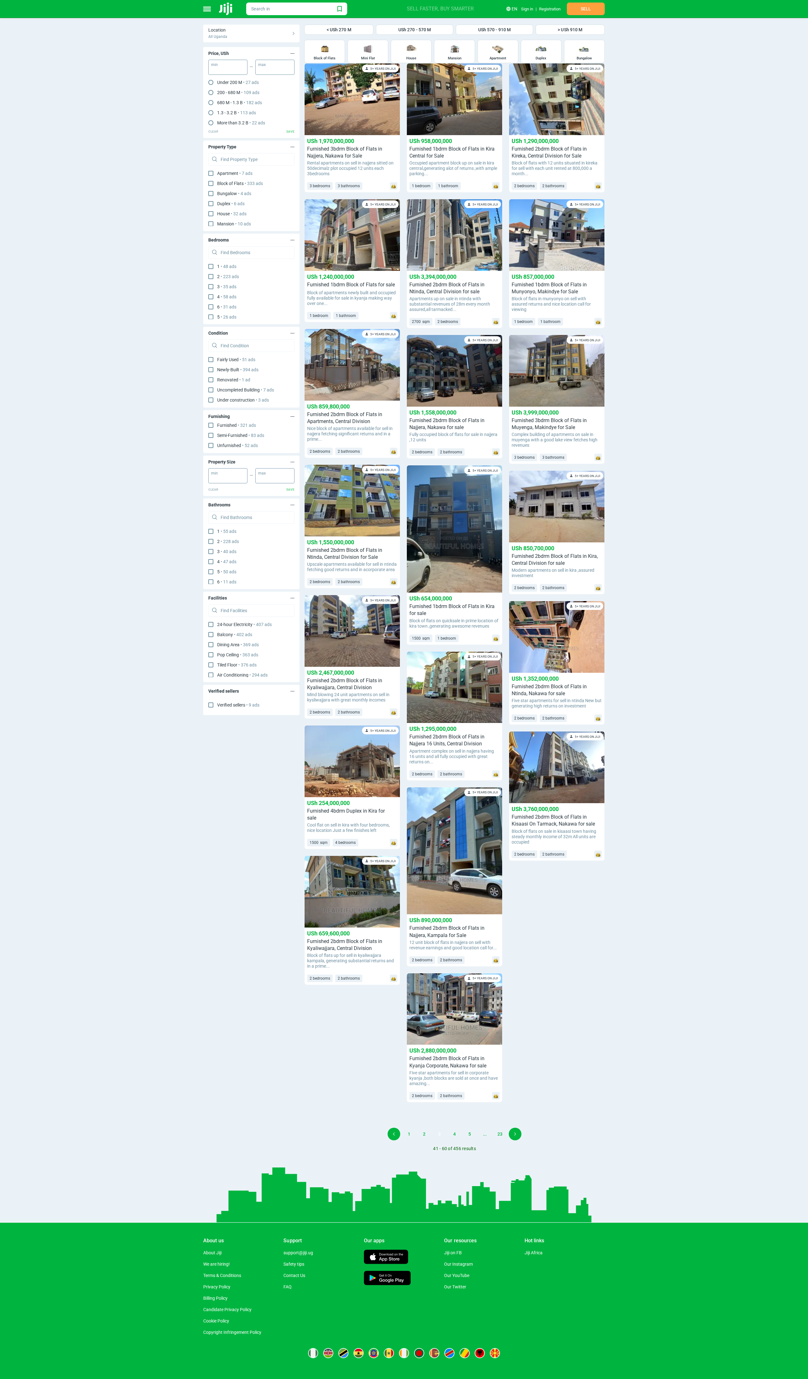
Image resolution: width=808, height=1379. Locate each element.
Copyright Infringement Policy (232, 1332)
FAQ (287, 1286)
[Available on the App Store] (386, 1258)
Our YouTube (456, 1275)
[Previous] (394, 1134)
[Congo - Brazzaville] (465, 1353)
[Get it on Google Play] (387, 1279)
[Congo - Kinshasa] (449, 1353)
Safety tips (293, 1264)
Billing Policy (215, 1298)
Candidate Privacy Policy (227, 1309)
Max (262, 65)
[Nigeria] (313, 1353)
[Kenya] (328, 1353)
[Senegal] (389, 1353)
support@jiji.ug (298, 1252)
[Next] (515, 1134)
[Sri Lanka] (434, 1353)
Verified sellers (238, 705)
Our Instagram (458, 1264)
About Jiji (212, 1252)
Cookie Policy (216, 1320)
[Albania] (480, 1353)
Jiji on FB (453, 1252)
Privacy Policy (216, 1286)
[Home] (226, 9)
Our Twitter (455, 1286)
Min (214, 65)
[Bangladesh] (419, 1353)
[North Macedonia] (495, 1353)
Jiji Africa (534, 1252)
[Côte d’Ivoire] (404, 1353)
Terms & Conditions (222, 1275)
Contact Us (294, 1275)
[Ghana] (359, 1353)
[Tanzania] (343, 1353)
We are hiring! (216, 1264)
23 (499, 1134)
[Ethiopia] (374, 1353)
